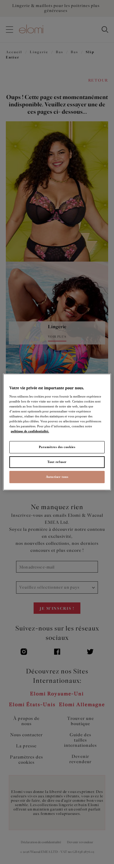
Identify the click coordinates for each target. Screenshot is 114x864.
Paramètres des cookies (57, 447)
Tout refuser (57, 462)
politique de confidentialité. (30, 431)
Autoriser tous (57, 476)
